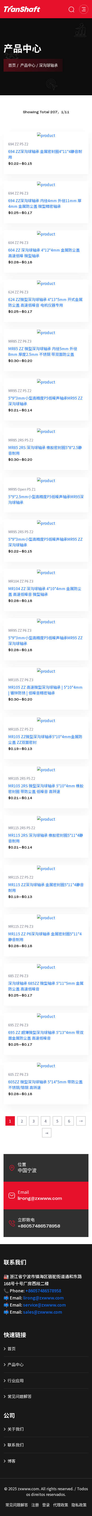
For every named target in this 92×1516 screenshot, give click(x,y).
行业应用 (16, 1380)
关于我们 (16, 1429)
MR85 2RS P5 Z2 (20, 440)
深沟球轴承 (48, 66)
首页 (12, 66)
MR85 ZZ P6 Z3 (19, 341)
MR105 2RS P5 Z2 (21, 778)
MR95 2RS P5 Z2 (20, 531)
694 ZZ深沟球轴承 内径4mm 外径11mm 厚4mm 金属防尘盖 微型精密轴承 (44, 203)
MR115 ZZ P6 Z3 (20, 926)
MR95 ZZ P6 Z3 (19, 630)
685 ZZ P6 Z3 (18, 975)
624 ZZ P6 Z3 (18, 292)
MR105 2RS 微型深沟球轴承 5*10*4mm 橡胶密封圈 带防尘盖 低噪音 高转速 (46, 788)
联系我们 (16, 1445)
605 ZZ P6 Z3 (18, 1074)
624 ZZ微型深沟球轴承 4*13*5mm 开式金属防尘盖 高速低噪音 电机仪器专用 (45, 302)
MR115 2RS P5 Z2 (21, 827)
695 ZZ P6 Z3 (18, 1025)
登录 (46, 1505)
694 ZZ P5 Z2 (18, 144)
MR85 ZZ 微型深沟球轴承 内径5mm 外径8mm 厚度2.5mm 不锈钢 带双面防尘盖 (42, 351)
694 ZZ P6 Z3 (18, 193)
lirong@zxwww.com (40, 1198)
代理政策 (60, 1505)
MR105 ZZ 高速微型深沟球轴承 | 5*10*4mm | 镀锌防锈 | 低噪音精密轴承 (45, 690)
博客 (12, 1461)
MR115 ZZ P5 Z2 (20, 877)
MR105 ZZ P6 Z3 (20, 679)
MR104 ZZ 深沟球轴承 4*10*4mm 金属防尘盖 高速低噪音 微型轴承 (44, 591)
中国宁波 (27, 1171)
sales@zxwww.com (42, 1312)
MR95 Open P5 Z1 (22, 489)
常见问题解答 (20, 1396)
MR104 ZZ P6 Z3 (20, 581)
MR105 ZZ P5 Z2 (20, 729)
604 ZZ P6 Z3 (18, 242)
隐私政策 (79, 1505)
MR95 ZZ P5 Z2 (19, 390)
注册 (35, 1505)
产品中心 (27, 66)
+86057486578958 (39, 1226)
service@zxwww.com (44, 1305)
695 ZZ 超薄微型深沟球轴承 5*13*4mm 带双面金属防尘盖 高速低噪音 (46, 1035)
